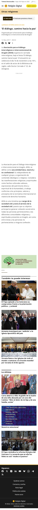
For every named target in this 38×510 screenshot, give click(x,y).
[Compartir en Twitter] (6, 43)
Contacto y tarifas (19, 484)
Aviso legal (19, 488)
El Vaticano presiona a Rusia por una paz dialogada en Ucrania (24, 18)
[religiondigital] (19, 501)
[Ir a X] (7, 471)
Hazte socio (19, 495)
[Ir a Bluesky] (24, 471)
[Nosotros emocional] (19, 416)
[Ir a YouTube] (20, 471)
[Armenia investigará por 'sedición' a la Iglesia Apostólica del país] (19, 320)
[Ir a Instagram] (11, 471)
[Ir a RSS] (2, 474)
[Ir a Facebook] (2, 471)
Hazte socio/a (31, 6)
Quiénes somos (19, 481)
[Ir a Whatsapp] (28, 471)
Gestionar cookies (19, 506)
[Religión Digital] (13, 6)
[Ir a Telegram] (33, 471)
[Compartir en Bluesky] (9, 43)
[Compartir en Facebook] (2, 43)
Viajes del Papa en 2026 (22, 1)
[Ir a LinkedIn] (15, 471)
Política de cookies (19, 491)
